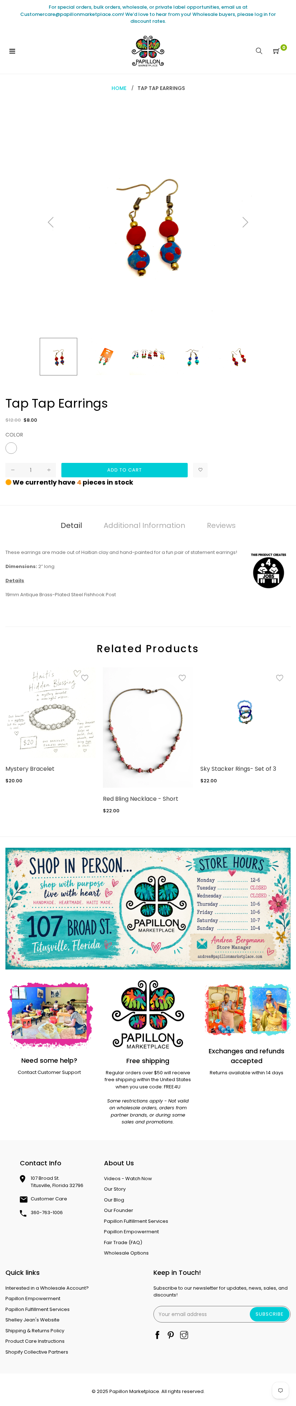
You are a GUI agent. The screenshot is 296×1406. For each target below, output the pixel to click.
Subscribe (270, 1314)
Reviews (221, 525)
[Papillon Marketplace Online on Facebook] (157, 1335)
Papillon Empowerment (131, 1231)
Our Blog (114, 1199)
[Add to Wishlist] (200, 470)
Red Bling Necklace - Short (140, 799)
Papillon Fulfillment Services (136, 1221)
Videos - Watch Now (128, 1178)
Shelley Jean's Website (32, 1319)
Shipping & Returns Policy (34, 1330)
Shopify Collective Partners (36, 1352)
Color (14, 434)
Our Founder (118, 1210)
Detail (71, 525)
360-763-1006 (47, 1212)
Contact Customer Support (49, 1072)
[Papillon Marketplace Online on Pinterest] (171, 1335)
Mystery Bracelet (30, 769)
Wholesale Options (126, 1253)
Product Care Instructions (35, 1341)
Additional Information (144, 525)
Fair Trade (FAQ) (123, 1242)
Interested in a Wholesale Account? (47, 1288)
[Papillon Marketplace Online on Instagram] (184, 1335)
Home (119, 88)
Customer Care (49, 1198)
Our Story (115, 1189)
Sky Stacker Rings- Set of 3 (238, 769)
